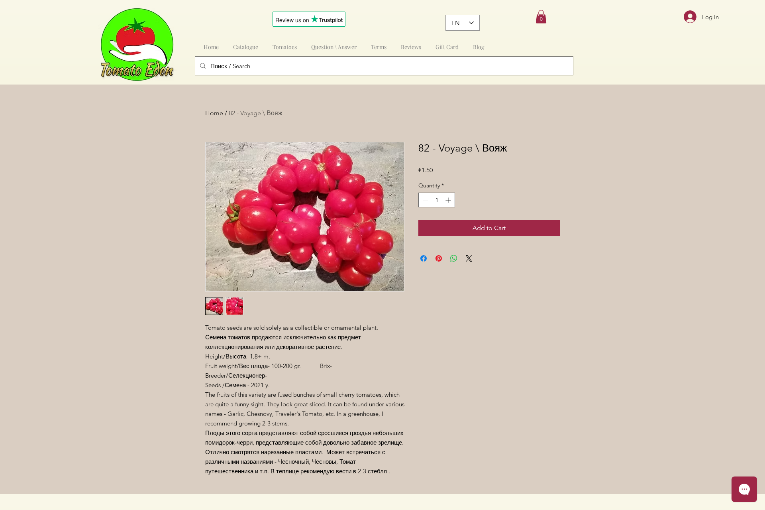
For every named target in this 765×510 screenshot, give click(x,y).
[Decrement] (425, 200)
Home (214, 113)
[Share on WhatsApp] (454, 258)
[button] (541, 16)
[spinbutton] (437, 200)
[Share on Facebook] (423, 258)
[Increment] (449, 200)
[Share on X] (469, 258)
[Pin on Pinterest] (438, 258)
